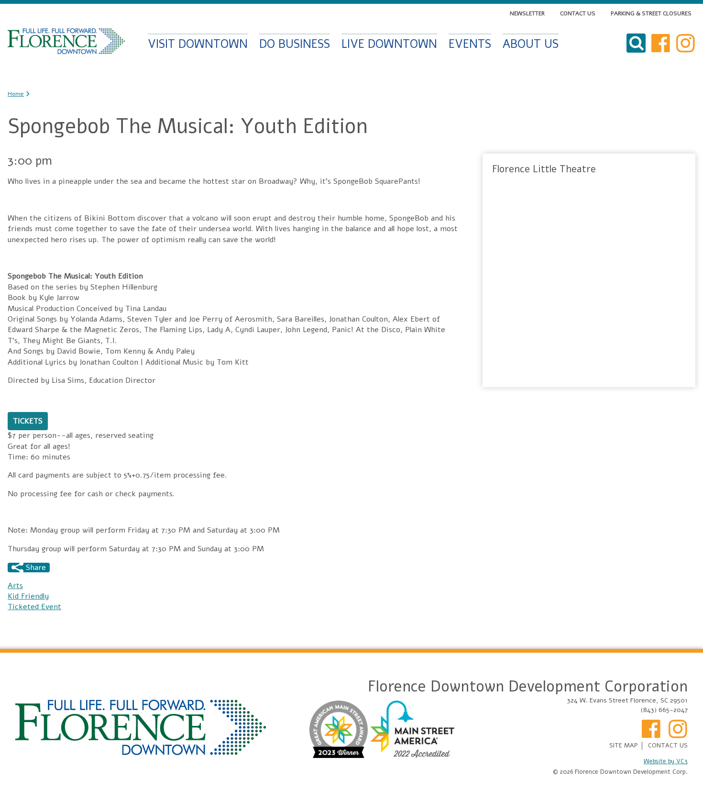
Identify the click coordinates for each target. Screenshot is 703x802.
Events (470, 43)
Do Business (294, 43)
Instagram (685, 43)
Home (66, 41)
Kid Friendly (28, 596)
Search (636, 43)
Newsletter (527, 13)
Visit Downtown (198, 43)
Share (34, 567)
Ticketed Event (34, 607)
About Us (531, 43)
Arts (15, 585)
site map (623, 746)
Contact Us (577, 13)
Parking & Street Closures (651, 13)
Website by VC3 (666, 761)
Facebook (660, 43)
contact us (668, 746)
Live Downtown (389, 43)
